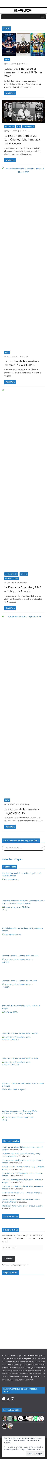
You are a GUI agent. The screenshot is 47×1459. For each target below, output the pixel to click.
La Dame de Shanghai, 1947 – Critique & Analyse (22, 589)
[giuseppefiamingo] (5, 1418)
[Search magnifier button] (42, 847)
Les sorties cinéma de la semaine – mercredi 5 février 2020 (23, 72)
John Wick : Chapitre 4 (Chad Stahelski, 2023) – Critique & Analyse (23, 1084)
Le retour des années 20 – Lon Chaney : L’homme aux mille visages (22, 139)
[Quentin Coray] (20, 1418)
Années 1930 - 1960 (11, 574)
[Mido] (15, 1418)
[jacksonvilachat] (25, 1418)
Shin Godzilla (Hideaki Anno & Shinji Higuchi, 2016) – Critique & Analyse (22, 874)
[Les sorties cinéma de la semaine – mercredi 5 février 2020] (23, 44)
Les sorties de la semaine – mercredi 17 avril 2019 (22, 363)
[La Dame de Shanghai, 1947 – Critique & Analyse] (23, 479)
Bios (18, 126)
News (7, 59)
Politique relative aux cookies (30, 1449)
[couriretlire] (10, 1426)
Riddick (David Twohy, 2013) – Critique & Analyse (21, 1193)
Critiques (23, 574)
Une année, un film (11, 578)
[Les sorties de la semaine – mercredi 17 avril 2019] (23, 257)
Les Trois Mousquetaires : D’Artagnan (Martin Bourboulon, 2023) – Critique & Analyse (19, 1112)
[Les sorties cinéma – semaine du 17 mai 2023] (18, 1070)
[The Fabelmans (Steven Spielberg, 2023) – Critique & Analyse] (18, 942)
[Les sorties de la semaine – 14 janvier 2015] (23, 705)
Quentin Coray (23, 64)
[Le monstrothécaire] (41, 1418)
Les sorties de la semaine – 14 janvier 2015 (22, 811)
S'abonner (8, 1258)
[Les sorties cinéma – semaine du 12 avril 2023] (18, 1045)
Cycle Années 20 (28, 126)
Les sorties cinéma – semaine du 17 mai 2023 (20, 1058)
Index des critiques (12, 859)
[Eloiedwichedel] (5, 1426)
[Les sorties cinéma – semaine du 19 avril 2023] (18, 967)
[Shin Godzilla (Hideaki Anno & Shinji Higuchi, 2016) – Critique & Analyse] (18, 887)
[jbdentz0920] (36, 1418)
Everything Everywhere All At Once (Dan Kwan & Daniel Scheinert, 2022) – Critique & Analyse (23, 901)
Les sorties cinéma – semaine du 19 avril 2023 (20, 956)
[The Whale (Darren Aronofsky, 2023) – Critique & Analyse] (18, 1020)
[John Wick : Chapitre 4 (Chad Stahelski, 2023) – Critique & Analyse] (18, 1097)
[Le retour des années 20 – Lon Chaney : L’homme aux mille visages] (23, 111)
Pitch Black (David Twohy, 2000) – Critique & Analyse (22, 1206)
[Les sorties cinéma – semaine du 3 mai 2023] (18, 992)
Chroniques (9, 126)
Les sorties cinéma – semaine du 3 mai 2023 (19, 981)
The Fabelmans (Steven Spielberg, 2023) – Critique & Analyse (22, 929)
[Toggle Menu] (42, 17)
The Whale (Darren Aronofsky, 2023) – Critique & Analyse (21, 1007)
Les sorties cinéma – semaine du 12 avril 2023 (20, 1033)
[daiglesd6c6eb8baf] (10, 1418)
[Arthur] (31, 1418)
